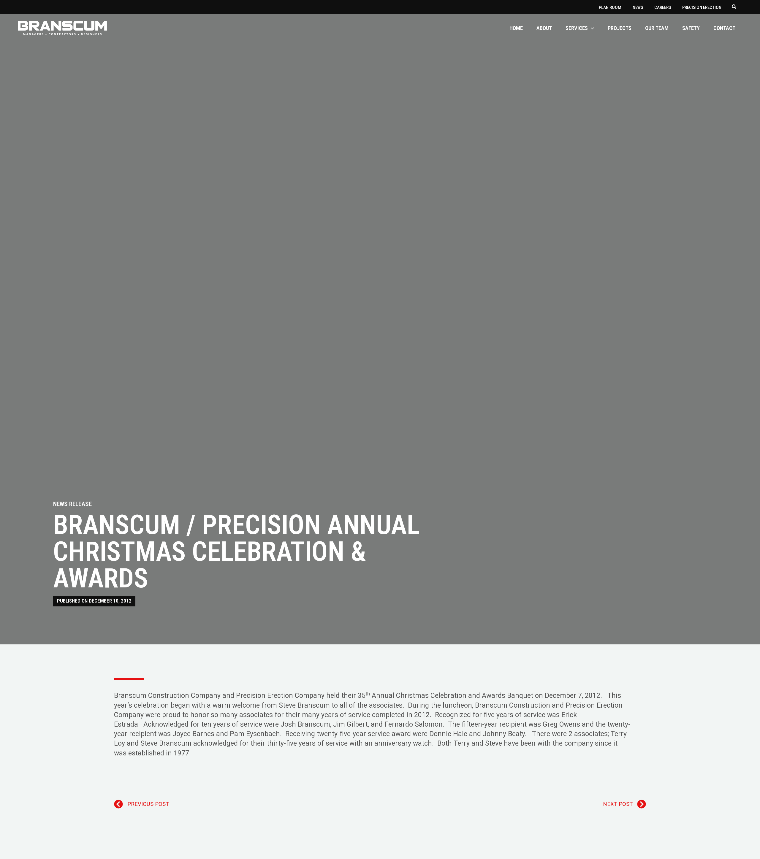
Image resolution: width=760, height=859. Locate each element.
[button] (734, 7)
